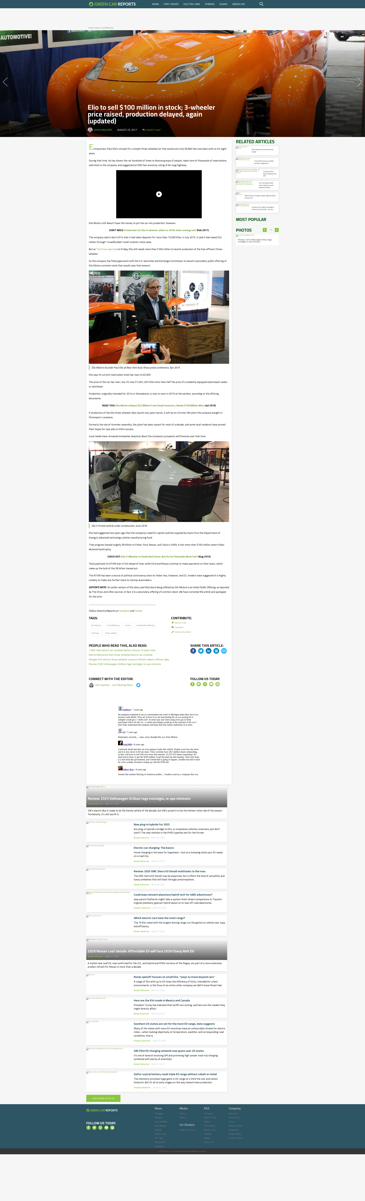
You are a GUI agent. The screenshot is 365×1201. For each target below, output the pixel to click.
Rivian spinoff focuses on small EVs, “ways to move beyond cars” (174, 976)
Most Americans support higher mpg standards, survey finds (260, 196)
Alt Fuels (159, 1138)
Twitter (138, 610)
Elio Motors (96, 625)
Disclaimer (234, 1130)
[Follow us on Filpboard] (217, 684)
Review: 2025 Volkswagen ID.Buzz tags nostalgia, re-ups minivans (125, 664)
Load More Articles (103, 1098)
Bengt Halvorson (95, 804)
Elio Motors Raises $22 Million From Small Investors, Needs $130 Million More (160, 405)
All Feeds (208, 1113)
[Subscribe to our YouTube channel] (211, 684)
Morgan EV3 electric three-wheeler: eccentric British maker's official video (129, 659)
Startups (95, 633)
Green (128, 625)
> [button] (277, 230)
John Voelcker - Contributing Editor (114, 685)
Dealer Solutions (187, 1130)
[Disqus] (159, 740)
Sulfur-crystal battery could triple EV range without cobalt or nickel (175, 1074)
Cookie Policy (235, 1134)
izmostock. (202, 1151)
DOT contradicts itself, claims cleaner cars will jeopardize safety (266, 185)
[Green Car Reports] (112, 4)
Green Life (238, 4)
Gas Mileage (161, 1126)
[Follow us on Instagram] (205, 684)
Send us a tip (180, 622)
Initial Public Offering (145, 625)
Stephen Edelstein (142, 908)
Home (91, 28)
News (155, 4)
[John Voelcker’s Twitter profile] (135, 685)
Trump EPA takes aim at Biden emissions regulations (264, 162)
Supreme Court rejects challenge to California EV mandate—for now (263, 208)
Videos (183, 1117)
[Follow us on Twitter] (199, 684)
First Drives (171, 4)
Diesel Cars (160, 1142)
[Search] (269, 4)
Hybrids (210, 4)
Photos (183, 1113)
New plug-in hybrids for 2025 (152, 824)
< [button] (265, 230)
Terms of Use (235, 1126)
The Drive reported (106, 249)
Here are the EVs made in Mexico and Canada (162, 1000)
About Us (233, 1113)
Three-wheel (110, 633)
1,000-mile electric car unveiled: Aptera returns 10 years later (122, 650)
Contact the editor (182, 632)
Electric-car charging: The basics (154, 847)
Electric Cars (191, 4)
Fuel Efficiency (107, 28)
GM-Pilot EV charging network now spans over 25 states (169, 1050)
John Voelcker (103, 129)
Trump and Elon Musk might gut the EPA (269, 173)
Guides (223, 4)
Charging (159, 1113)
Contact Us (234, 1117)
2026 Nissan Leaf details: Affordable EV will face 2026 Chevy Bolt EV (141, 950)
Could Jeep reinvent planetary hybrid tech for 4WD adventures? (173, 894)
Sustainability (161, 1121)
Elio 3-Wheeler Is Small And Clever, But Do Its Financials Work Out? (159, 556)
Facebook (124, 610)
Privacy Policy (235, 1138)
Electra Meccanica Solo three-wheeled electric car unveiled (120, 654)
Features (159, 1146)
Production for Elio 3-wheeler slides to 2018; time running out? (160, 230)
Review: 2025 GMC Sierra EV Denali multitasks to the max (169, 871)
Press (231, 1121)
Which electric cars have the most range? (159, 918)
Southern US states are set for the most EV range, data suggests (174, 1023)
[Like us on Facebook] (192, 684)
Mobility (159, 1117)
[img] (193, 651)
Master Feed (210, 1117)
